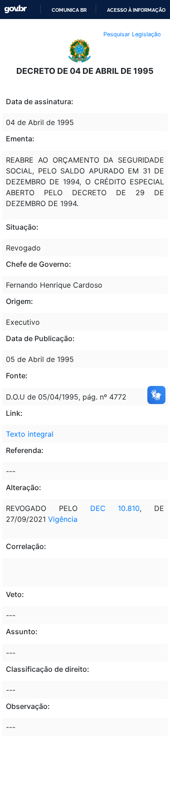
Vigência (63, 519)
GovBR (15, 9)
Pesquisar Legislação (132, 34)
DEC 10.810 (115, 508)
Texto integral (29, 433)
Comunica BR (69, 10)
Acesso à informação (136, 10)
